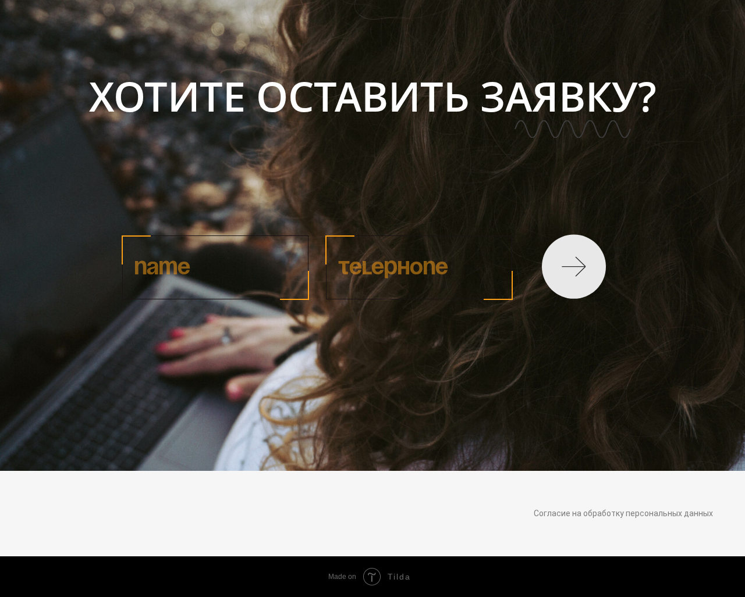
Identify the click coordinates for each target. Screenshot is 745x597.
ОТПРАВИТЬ (576, 267)
